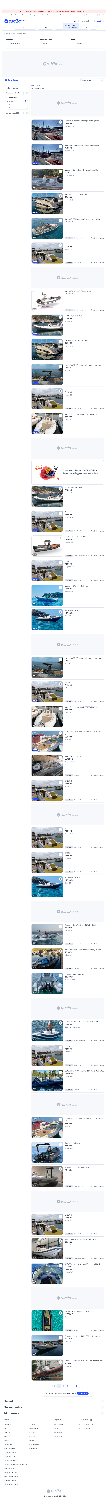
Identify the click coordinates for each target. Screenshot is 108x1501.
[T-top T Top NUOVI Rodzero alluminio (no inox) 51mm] (67, 375)
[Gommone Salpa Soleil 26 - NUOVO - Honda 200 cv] (67, 935)
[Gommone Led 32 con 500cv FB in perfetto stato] (67, 1346)
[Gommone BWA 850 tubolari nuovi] (67, 596)
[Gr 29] (67, 522)
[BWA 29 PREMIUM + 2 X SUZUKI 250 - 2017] (67, 1249)
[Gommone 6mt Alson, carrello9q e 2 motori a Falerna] (67, 1370)
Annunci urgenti (11, 113)
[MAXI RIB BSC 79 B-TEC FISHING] (67, 546)
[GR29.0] (67, 571)
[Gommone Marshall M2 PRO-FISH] (67, 1177)
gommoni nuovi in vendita (79, 28)
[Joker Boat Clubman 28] (67, 766)
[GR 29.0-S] (67, 791)
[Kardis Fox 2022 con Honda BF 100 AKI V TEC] (67, 424)
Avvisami (84, 1393)
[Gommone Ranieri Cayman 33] (67, 984)
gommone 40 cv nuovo (45, 28)
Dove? (73, 39)
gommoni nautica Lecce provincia (25, 28)
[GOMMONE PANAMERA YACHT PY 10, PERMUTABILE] (67, 1081)
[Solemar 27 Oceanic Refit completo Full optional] (67, 130)
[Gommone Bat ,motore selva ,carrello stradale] (67, 180)
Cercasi (9, 104)
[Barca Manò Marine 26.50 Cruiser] (67, 204)
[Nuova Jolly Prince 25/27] (67, 325)
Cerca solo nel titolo (13, 93)
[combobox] (21, 43)
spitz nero (93, 28)
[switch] (25, 93)
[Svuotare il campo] (34, 43)
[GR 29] (67, 253)
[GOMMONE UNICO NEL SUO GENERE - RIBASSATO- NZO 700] (67, 741)
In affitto (9, 108)
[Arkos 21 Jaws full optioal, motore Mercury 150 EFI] (67, 959)
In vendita (10, 101)
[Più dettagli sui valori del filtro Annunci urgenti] (18, 113)
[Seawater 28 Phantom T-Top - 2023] (67, 1321)
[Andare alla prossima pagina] (81, 1386)
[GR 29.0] (67, 692)
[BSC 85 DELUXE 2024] (67, 620)
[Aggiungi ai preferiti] (60, 122)
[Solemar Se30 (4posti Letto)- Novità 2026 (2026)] (67, 229)
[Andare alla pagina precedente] (54, 1386)
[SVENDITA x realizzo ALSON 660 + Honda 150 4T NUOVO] (67, 1274)
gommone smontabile (62, 28)
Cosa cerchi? (10, 39)
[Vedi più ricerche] (102, 28)
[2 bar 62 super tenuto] (67, 1153)
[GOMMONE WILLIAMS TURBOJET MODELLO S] (67, 1031)
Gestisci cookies (9, 1448)
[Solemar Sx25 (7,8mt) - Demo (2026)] (67, 301)
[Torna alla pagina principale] (16, 21)
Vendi (99, 21)
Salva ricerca (13, 80)
